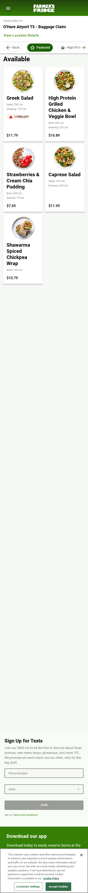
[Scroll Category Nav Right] (84, 47)
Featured (43, 47)
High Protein (76, 47)
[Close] (81, 855)
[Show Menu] (8, 8)
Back (15, 47)
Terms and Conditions (25, 815)
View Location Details (21, 35)
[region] (44, 870)
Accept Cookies (58, 886)
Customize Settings (28, 886)
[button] (32, 47)
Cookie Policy (51, 878)
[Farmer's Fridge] (44, 8)
